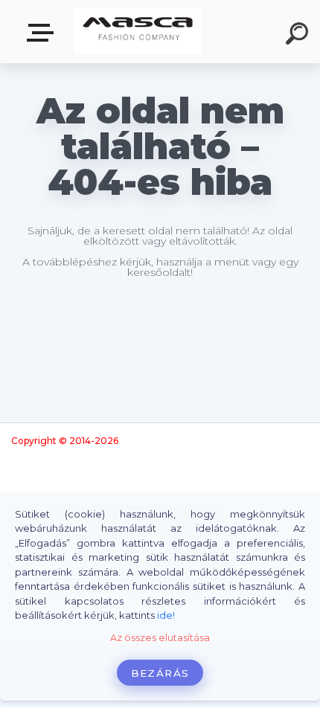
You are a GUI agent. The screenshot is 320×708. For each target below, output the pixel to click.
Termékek (43, 33)
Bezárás (160, 673)
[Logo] (138, 31)
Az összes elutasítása (160, 637)
